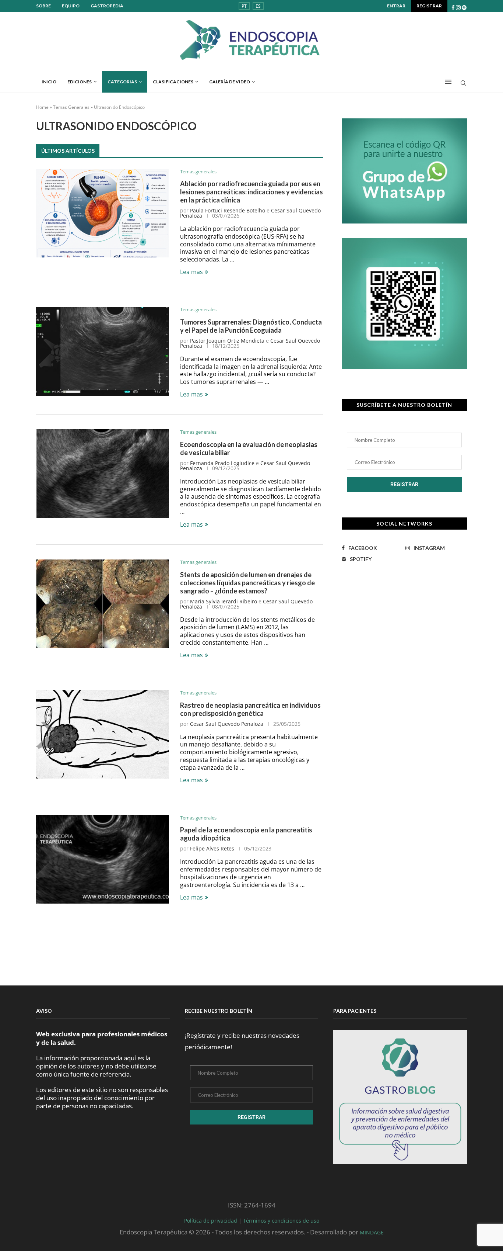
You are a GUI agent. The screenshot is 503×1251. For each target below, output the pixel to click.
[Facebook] (453, 7)
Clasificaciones (173, 81)
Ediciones (79, 81)
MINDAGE (372, 1232)
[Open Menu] (448, 82)
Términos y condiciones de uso (281, 1220)
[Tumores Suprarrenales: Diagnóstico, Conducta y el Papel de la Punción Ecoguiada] (102, 351)
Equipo (71, 5)
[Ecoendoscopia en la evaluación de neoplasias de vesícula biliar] (102, 473)
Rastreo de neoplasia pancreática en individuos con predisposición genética (250, 709)
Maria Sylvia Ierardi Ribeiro (223, 601)
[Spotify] (464, 7)
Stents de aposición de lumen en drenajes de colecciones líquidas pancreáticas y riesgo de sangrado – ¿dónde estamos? (247, 583)
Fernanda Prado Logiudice (222, 463)
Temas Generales (71, 107)
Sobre (43, 5)
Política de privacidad (211, 1220)
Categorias (122, 81)
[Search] (463, 83)
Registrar (429, 5)
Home (42, 107)
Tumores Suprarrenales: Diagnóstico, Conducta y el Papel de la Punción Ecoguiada (251, 326)
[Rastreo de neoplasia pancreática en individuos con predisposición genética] (102, 734)
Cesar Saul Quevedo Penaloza (226, 723)
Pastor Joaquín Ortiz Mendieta (227, 340)
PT (244, 6)
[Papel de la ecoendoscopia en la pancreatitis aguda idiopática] (102, 859)
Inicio (49, 81)
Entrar (396, 5)
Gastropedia (107, 5)
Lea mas (191, 272)
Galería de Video (229, 81)
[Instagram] (458, 7)
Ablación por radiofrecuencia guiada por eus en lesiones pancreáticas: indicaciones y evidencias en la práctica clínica (251, 192)
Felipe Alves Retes (212, 848)
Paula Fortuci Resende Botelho (227, 210)
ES (258, 6)
